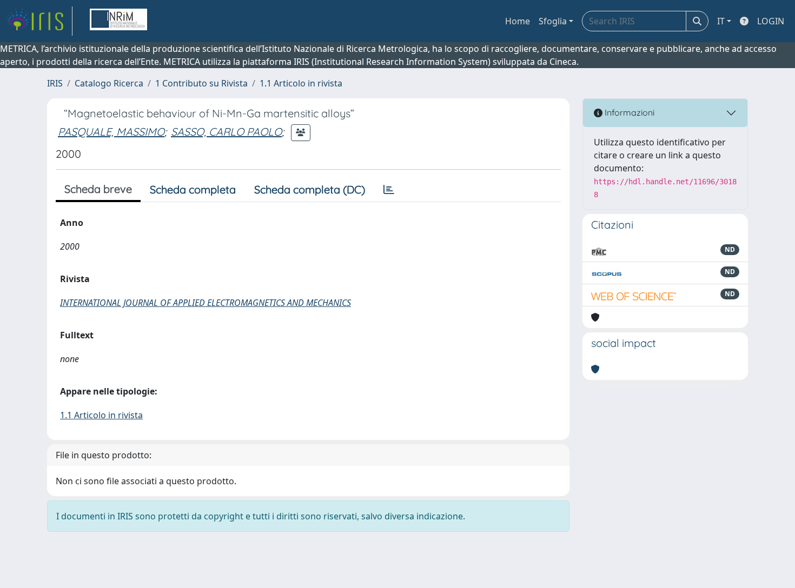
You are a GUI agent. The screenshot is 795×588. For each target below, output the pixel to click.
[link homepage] (39, 21)
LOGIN (770, 21)
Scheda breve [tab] (98, 189)
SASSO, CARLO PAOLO (226, 131)
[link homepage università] (118, 21)
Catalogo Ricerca (109, 83)
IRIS (55, 83)
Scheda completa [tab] (193, 189)
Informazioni (628, 112)
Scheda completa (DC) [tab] (309, 189)
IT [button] (721, 21)
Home (517, 21)
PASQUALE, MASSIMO (111, 131)
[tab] (388, 189)
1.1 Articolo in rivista (301, 83)
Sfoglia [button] (553, 21)
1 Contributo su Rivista (201, 83)
